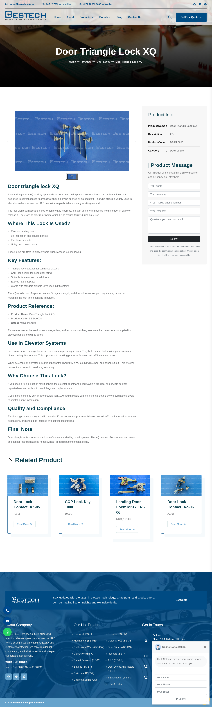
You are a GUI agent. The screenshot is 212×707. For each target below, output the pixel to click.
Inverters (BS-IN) (117, 653)
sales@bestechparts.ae (21, 4)
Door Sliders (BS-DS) (120, 647)
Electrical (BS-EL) (83, 634)
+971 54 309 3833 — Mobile (97, 4)
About (70, 17)
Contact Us (134, 17)
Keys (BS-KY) (115, 684)
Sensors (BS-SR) (117, 634)
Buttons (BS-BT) (83, 666)
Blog (119, 17)
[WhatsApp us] (7, 632)
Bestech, (18, 702)
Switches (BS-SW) (84, 673)
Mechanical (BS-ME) (85, 640)
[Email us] (7, 621)
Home (57, 17)
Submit (174, 239)
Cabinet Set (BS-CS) (85, 679)
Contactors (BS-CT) (84, 653)
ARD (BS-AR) (115, 660)
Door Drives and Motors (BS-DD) (121, 668)
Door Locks (103, 61)
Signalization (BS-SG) (120, 677)
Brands (103, 17)
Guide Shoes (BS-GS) (120, 640)
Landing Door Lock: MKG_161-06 (130, 507)
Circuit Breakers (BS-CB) (87, 660)
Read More (23, 524)
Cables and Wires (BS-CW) (89, 647)
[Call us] (7, 610)
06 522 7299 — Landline (58, 4)
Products (85, 17)
